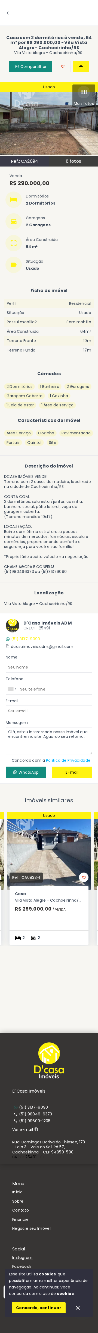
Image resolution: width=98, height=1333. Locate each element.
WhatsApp (29, 772)
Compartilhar (33, 66)
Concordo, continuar (38, 1307)
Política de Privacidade (68, 760)
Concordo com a (50, 760)
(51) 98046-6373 (35, 1114)
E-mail (72, 772)
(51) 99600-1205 (35, 1120)
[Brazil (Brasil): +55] (12, 689)
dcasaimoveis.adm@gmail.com (42, 646)
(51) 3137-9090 (25, 638)
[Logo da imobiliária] (49, 1060)
